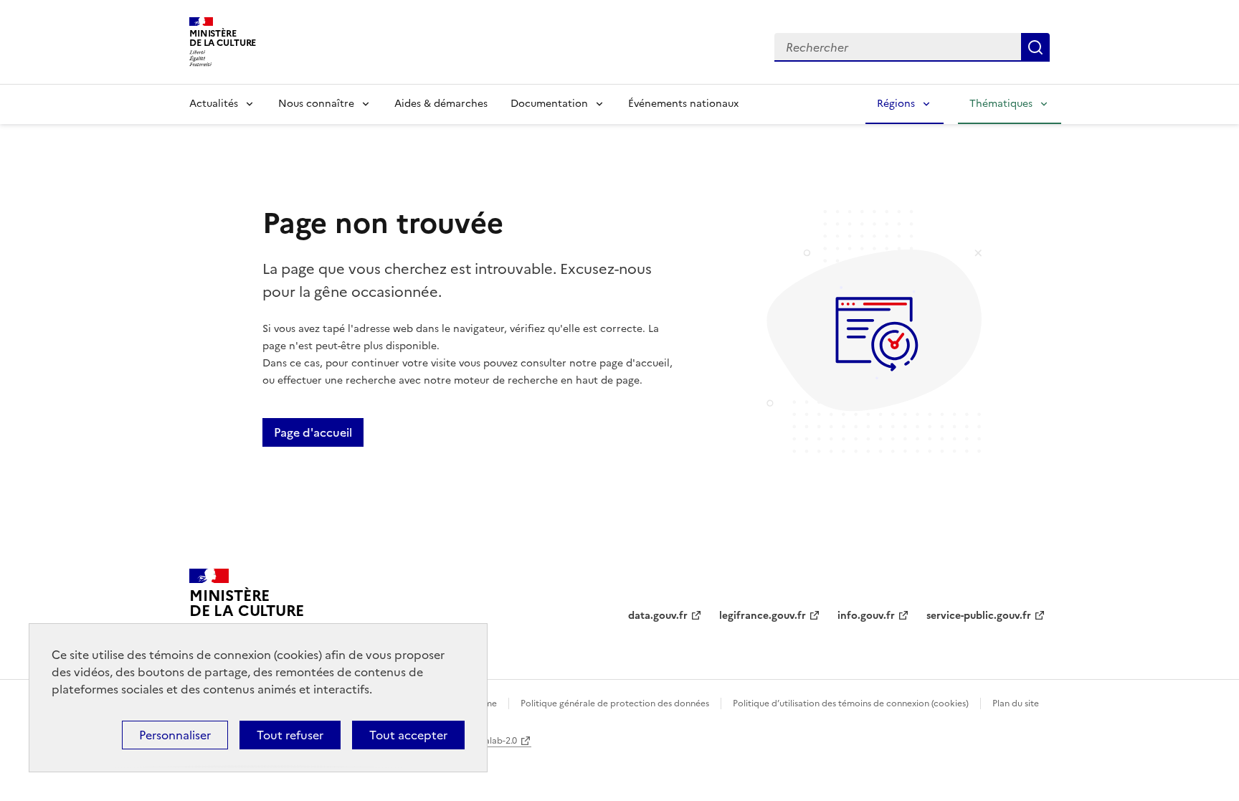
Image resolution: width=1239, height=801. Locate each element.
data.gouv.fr (658, 615)
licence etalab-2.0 (481, 740)
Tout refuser (290, 735)
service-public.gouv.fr (978, 615)
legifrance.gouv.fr (762, 615)
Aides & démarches (441, 103)
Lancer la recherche (1035, 47)
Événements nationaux (683, 103)
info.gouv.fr (866, 615)
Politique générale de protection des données (615, 703)
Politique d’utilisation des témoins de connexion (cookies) (851, 703)
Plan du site (1015, 703)
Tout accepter (408, 735)
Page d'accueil (313, 432)
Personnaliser (175, 735)
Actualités (213, 103)
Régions (896, 103)
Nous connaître (316, 103)
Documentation (549, 103)
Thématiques (1000, 103)
